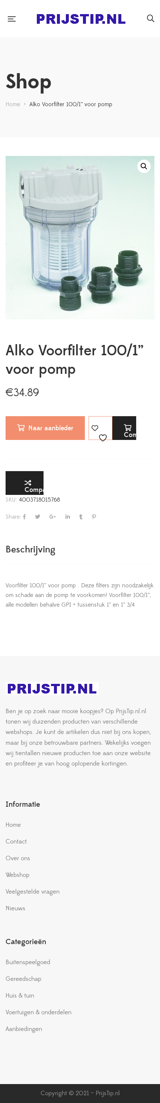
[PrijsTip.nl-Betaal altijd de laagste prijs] (81, 18)
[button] (144, 166)
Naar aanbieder (50, 428)
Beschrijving (30, 549)
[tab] (80, 549)
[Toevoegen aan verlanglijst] (100, 428)
